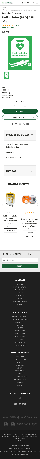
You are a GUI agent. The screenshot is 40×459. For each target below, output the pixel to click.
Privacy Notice (20, 290)
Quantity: (20, 102)
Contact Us (20, 296)
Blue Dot (20, 382)
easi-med (20, 374)
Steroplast (20, 365)
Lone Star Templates (24, 448)
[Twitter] (24, 124)
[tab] (20, 170)
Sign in (15, 301)
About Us (20, 293)
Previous (2, 204)
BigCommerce (24, 445)
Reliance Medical (20, 379)
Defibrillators (20, 331)
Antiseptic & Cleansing (20, 316)
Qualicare (20, 356)
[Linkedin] (27, 124)
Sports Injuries (20, 337)
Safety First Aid (20, 359)
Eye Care (20, 325)
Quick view (10, 227)
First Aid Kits (20, 322)
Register (24, 301)
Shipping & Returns (20, 287)
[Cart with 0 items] (33, 3)
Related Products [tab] (18, 184)
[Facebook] (12, 124)
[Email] (16, 124)
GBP (28, 3)
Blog (20, 298)
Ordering (20, 284)
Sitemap (20, 304)
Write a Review (8, 27)
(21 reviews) (19, 25)
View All (20, 385)
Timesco (20, 362)
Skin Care (20, 328)
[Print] (20, 124)
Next (37, 204)
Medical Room (20, 342)
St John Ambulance (20, 377)
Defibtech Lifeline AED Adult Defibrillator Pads (10, 218)
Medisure (20, 368)
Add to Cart (10, 231)
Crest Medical (20, 371)
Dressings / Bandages (20, 319)
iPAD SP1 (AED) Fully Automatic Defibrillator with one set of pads (29, 222)
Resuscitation (20, 334)
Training (20, 339)
